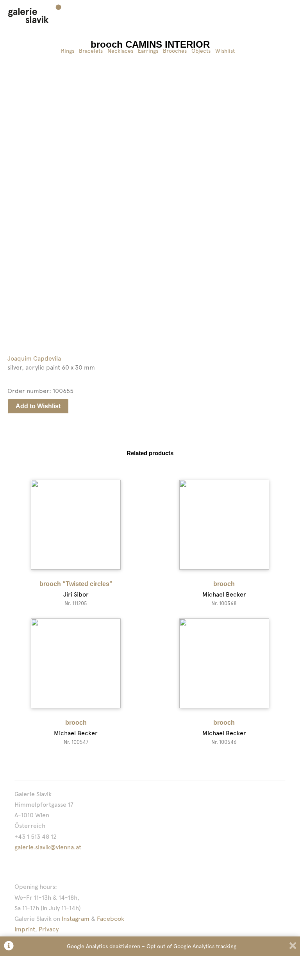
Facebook (110, 918)
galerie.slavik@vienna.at (47, 847)
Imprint (24, 929)
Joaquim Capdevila (34, 358)
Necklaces (120, 51)
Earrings (148, 51)
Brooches (175, 51)
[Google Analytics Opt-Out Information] (9, 946)
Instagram (75, 918)
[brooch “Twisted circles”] (75, 525)
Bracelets (91, 51)
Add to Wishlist (38, 406)
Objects (201, 51)
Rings (67, 51)
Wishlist (225, 51)
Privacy (49, 929)
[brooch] (224, 525)
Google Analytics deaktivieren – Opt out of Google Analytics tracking (151, 946)
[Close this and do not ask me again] (292, 946)
